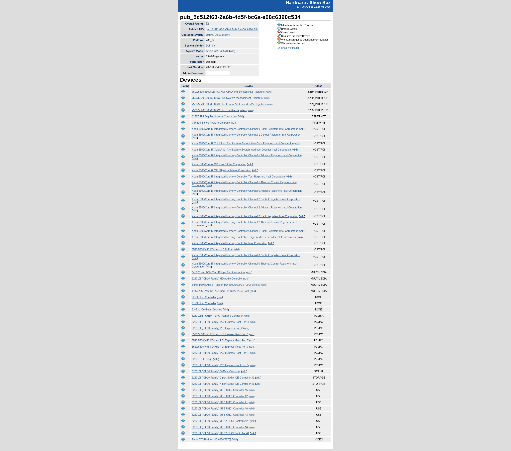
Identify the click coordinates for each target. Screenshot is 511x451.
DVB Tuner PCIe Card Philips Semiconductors (219, 272)
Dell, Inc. (211, 45)
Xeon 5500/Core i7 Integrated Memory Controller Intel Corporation (229, 243)
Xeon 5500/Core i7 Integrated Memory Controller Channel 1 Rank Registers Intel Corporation (245, 230)
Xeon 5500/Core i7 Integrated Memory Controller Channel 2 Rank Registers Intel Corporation (245, 216)
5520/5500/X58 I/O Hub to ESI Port (212, 249)
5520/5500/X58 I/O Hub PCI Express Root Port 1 (220, 334)
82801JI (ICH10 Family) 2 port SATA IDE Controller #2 (223, 377)
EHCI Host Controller (204, 303)
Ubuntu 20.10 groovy (218, 34)
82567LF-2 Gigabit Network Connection (214, 116)
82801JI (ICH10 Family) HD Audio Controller (217, 278)
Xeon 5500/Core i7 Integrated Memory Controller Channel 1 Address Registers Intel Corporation (247, 155)
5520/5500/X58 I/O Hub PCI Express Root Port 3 (220, 346)
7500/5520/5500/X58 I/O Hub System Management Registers (227, 97)
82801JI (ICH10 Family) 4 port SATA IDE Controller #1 (223, 383)
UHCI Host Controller (204, 297)
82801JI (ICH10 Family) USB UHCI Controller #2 (220, 396)
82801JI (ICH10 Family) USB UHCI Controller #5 (220, 390)
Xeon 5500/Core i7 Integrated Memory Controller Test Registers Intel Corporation (238, 176)
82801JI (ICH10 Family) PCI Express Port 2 (217, 328)
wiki (232, 51)
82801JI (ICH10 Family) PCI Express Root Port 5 (220, 365)
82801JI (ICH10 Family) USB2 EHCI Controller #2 (220, 420)
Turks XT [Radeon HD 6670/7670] (211, 439)
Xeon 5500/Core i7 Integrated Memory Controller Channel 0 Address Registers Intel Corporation (247, 190)
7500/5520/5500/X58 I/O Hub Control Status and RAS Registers (229, 104)
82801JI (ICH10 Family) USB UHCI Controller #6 (220, 408)
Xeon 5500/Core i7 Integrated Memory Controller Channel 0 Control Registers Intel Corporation (246, 255)
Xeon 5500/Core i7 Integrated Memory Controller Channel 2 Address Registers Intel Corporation (247, 207)
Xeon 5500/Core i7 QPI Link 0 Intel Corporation (219, 164)
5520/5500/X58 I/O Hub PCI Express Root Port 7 (220, 340)
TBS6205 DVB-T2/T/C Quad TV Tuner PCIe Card (220, 290)
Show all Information (288, 48)
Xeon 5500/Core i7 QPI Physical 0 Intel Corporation (221, 170)
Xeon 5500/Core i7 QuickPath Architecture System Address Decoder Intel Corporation (241, 149)
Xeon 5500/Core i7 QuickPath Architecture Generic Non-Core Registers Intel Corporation (243, 143)
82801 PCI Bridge (202, 359)
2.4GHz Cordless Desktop (207, 309)
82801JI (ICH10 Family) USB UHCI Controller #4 (220, 427)
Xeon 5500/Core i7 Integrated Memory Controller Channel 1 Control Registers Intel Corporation (246, 134)
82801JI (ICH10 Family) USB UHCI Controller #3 (220, 414)
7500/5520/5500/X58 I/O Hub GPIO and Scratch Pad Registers (228, 91)
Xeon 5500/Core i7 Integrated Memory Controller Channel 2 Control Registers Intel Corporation (246, 199)
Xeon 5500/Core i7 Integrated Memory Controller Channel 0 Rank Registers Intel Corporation (245, 128)
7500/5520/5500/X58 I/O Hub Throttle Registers (219, 110)
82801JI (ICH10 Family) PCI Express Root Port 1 (220, 352)
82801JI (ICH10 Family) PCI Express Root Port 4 (220, 321)
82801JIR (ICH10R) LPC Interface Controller (217, 315)
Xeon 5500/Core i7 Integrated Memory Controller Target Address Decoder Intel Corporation (244, 237)
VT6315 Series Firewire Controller (211, 122)
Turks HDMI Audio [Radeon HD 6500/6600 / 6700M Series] (226, 284)
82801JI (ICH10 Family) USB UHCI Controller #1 (220, 402)
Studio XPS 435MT (217, 51)
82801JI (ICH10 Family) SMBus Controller (216, 371)
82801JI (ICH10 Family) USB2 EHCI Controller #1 (220, 433)
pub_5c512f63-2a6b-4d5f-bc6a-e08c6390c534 (232, 29)
